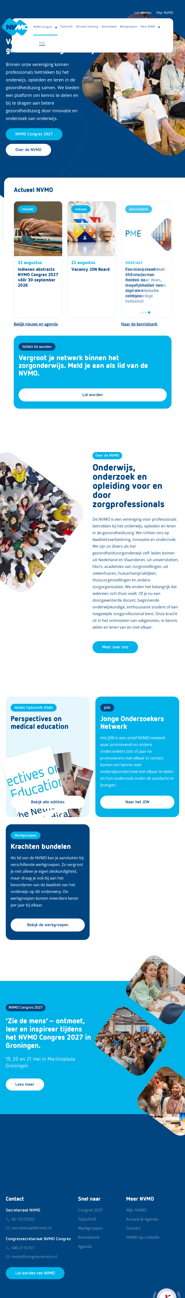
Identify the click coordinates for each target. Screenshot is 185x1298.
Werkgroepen (128, 26)
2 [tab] (146, 312)
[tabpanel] (146, 259)
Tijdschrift (66, 26)
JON (107, 707)
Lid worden (143, 13)
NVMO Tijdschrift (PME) (33, 707)
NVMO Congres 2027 (26, 1008)
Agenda (85, 1247)
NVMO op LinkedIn (143, 1237)
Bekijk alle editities (48, 802)
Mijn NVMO (164, 13)
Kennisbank (109, 26)
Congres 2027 (90, 1210)
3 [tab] (149, 312)
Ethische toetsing (87, 26)
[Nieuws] (38, 259)
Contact (133, 1228)
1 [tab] (142, 312)
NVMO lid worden (37, 346)
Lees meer (24, 1084)
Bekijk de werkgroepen (47, 925)
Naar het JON (137, 802)
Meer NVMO (148, 26)
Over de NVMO (28, 150)
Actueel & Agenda (142, 1219)
